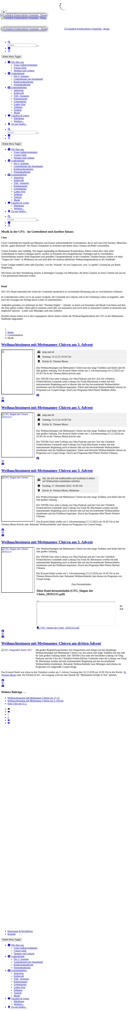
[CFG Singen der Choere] (18, 499)
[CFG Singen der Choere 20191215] (18, 435)
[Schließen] (38, 601)
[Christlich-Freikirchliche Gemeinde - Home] (24, 15)
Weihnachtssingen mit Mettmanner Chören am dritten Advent (51, 643)
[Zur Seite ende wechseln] (8, 723)
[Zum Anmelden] (9, 51)
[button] (37, 395)
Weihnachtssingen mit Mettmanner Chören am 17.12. (33, 698)
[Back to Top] (3, 12)
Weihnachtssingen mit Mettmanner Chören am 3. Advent (47, 345)
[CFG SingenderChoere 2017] (17, 658)
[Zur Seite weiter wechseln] (8, 720)
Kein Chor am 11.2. (17, 703)
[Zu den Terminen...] (9, 48)
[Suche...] (9, 42)
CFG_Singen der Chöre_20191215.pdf (59, 627)
